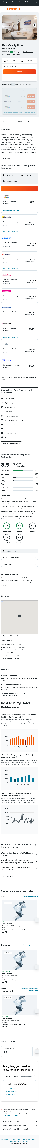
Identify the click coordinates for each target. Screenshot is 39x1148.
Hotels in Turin (10, 1094)
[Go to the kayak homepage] (13, 9)
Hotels (13, 1139)
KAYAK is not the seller (11, 1121)
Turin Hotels (25, 1141)
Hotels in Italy (31, 1139)
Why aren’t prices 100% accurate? (15, 1129)
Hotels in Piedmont (13, 1141)
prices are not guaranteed (10, 1115)
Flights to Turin (10, 1088)
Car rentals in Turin (12, 1091)
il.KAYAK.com (4, 1139)
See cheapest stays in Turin (30, 946)
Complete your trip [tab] (11, 1076)
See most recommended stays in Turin (29, 989)
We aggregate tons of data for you (15, 1125)
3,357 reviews (28, 52)
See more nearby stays (30, 896)
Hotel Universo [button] (7, 924)
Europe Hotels (21, 1139)
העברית (23, 4)
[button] (36, 3)
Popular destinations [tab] (28, 1076)
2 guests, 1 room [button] (10, 66)
